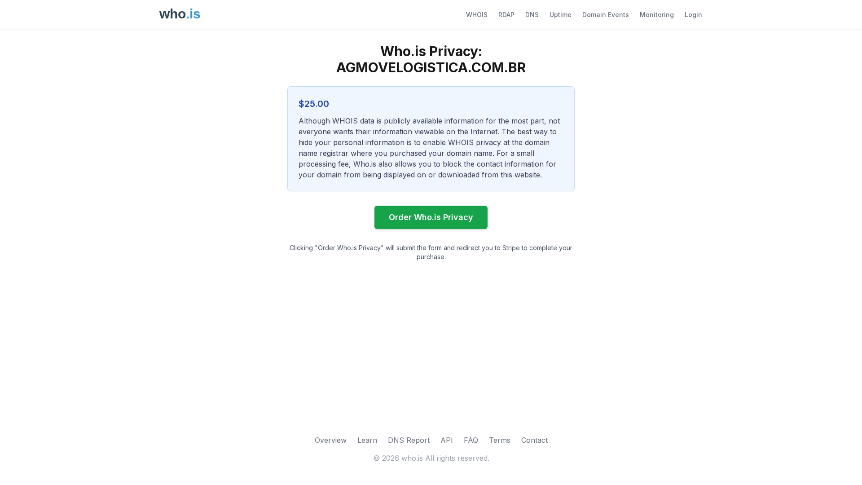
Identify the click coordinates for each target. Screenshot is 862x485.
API (446, 440)
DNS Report (409, 440)
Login (693, 14)
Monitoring (657, 14)
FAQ (471, 440)
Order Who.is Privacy (431, 217)
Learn (367, 440)
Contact (534, 440)
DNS (532, 14)
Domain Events (605, 14)
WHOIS (477, 14)
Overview (331, 440)
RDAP (506, 14)
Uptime (561, 14)
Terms (499, 440)
